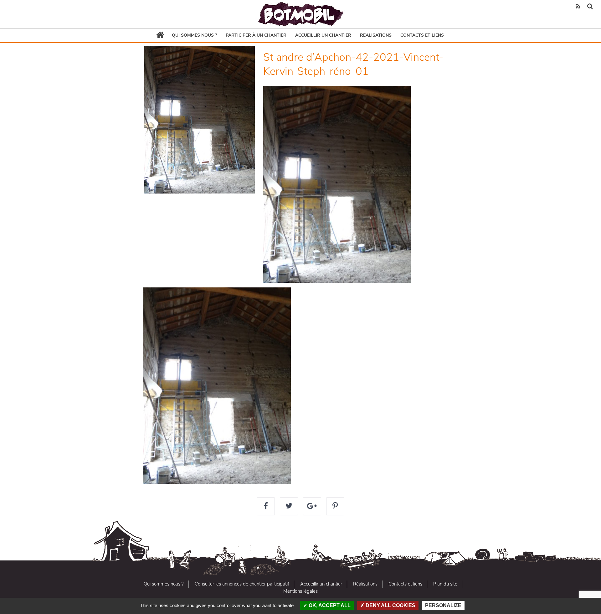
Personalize (443, 605)
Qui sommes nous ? (194, 35)
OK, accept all (329, 605)
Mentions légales (300, 591)
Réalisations (376, 35)
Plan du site (445, 584)
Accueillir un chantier (323, 35)
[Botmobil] (300, 14)
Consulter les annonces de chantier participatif (242, 584)
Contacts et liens (422, 35)
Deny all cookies (389, 605)
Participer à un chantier (256, 35)
